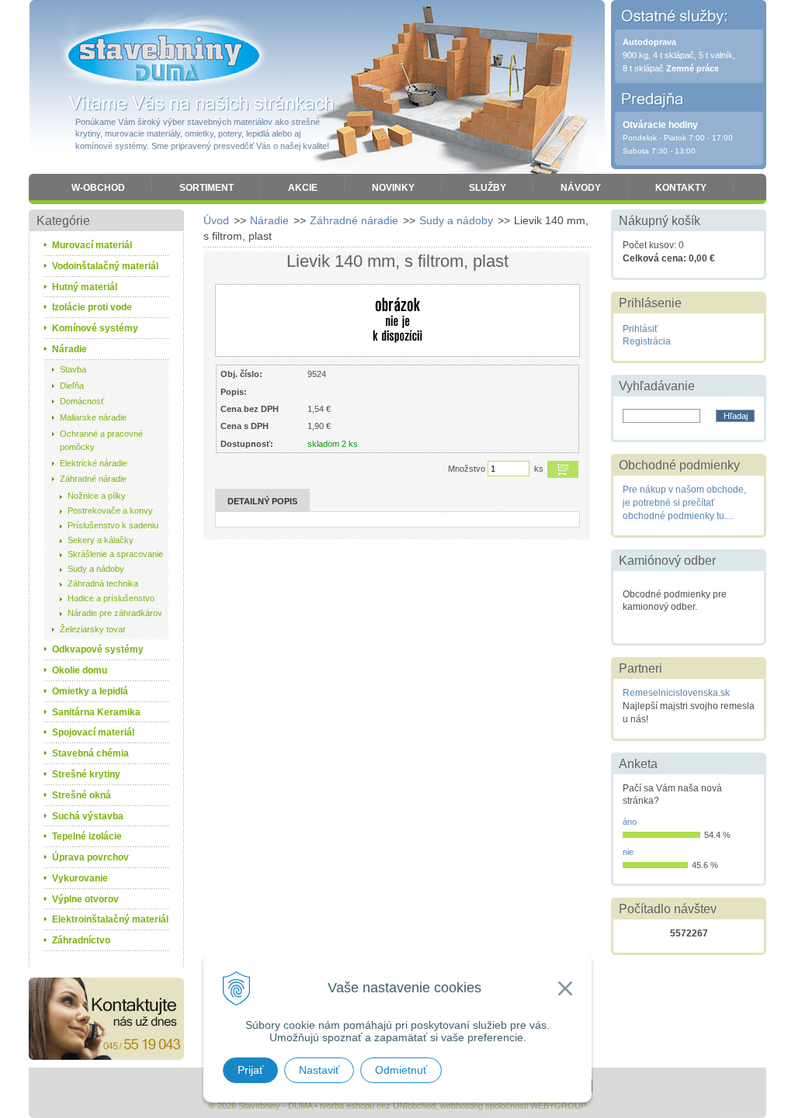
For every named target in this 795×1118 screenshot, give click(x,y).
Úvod (216, 220)
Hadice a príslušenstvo (111, 598)
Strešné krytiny (86, 774)
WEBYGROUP (558, 1105)
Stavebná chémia (90, 753)
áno (630, 821)
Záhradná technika (103, 583)
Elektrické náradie (93, 463)
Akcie (303, 187)
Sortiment (206, 187)
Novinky (393, 187)
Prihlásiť (640, 329)
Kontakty (680, 187)
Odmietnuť (401, 1070)
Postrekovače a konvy (110, 510)
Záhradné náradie (354, 220)
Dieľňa (72, 385)
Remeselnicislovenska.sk (676, 692)
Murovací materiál (92, 245)
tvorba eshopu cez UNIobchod (378, 1105)
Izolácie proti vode (92, 307)
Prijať (250, 1070)
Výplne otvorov (85, 899)
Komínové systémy (95, 328)
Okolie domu (79, 670)
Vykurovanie (80, 878)
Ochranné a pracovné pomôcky (101, 440)
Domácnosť (82, 401)
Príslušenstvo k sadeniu (113, 525)
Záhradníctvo (81, 940)
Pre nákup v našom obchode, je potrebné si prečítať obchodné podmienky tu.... (684, 502)
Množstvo (466, 468)
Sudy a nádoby (456, 220)
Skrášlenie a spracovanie (115, 554)
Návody (581, 187)
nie (628, 852)
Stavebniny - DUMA (163, 56)
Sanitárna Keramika (96, 712)
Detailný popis (262, 501)
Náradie (269, 220)
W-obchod (98, 187)
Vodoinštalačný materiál (105, 266)
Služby (487, 187)
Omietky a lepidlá (90, 691)
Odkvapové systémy (98, 649)
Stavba (73, 369)
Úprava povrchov (90, 857)
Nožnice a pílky (97, 495)
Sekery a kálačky (101, 540)
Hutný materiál (84, 287)
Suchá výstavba (87, 816)
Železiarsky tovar (93, 629)
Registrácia (647, 341)
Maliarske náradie (93, 417)
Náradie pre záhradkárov (115, 613)
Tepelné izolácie (87, 836)
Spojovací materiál (93, 732)
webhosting (461, 1105)
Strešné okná (81, 795)
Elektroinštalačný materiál (110, 919)
